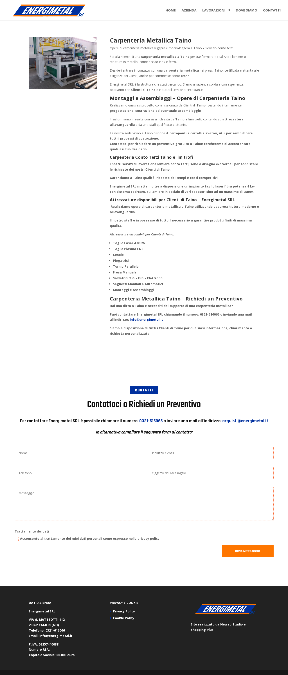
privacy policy (148, 538)
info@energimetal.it (146, 319)
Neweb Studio (231, 624)
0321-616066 (151, 421)
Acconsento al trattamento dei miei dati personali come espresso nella (90, 538)
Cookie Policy (123, 618)
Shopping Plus (202, 630)
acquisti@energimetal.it (245, 421)
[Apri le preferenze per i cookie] (9, 669)
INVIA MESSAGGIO (247, 551)
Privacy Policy (124, 611)
